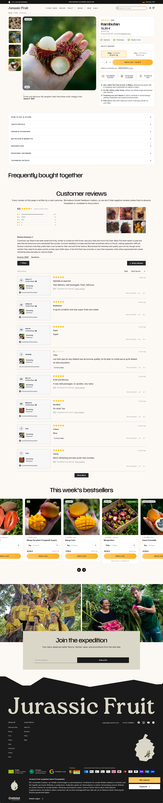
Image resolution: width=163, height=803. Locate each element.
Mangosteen (109, 540)
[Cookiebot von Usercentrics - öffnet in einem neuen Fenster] (14, 798)
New (89, 8)
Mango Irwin (70, 540)
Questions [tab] (35, 257)
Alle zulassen (144, 780)
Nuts (9, 744)
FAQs (25, 736)
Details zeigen (34, 799)
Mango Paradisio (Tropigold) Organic (42, 540)
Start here (51, 8)
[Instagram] (143, 722)
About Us (27, 727)
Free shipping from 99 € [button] (110, 76)
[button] (107, 20)
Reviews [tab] (23, 257)
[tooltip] (32, 237)
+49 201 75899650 (128, 723)
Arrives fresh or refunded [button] (129, 76)
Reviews (26, 731)
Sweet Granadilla (149, 540)
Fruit (70, 8)
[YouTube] (148, 722)
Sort (126, 271)
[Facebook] (138, 722)
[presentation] (79, 570)
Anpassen (143, 787)
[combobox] (131, 8)
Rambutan (29, 288)
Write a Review (139, 264)
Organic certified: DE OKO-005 (20, 772)
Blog (25, 740)
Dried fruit (11, 748)
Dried (80, 8)
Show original (80, 289)
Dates (10, 740)
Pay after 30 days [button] (148, 76)
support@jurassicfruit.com (110, 723)
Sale (95, 8)
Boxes (63, 8)
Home (10, 13)
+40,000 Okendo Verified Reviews (40, 772)
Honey (10, 752)
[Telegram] (153, 722)
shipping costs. (126, 34)
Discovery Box (13, 727)
